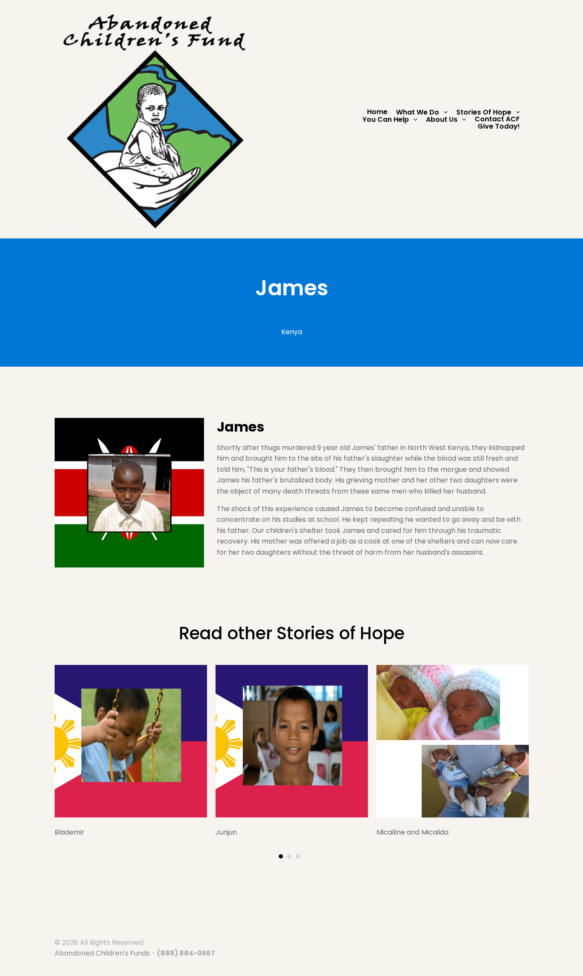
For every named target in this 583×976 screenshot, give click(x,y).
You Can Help (385, 119)
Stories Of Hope (483, 112)
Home (377, 112)
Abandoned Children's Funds (102, 953)
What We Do (417, 112)
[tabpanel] (131, 751)
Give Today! (499, 126)
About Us (442, 119)
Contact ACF (497, 119)
